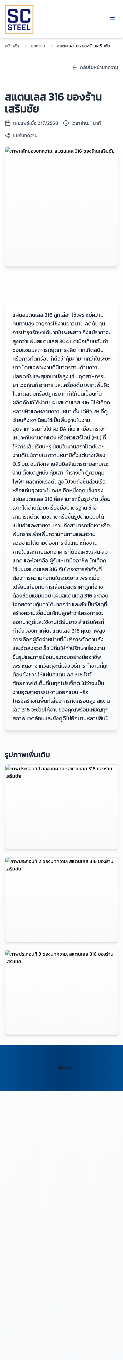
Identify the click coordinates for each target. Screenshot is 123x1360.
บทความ (38, 46)
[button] (61, 807)
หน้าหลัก (12, 46)
